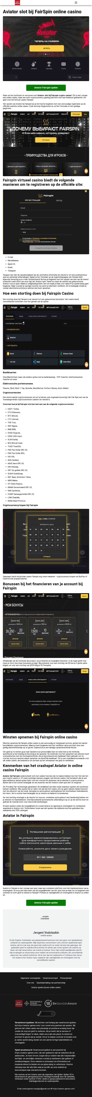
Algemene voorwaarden (30, 978)
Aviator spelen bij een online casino (46, 987)
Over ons (30, 983)
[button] (76, 3)
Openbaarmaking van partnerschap (51, 983)
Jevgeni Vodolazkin (46, 932)
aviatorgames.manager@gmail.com (36, 1089)
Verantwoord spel (50, 978)
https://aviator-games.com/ (64, 1089)
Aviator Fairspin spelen (46, 87)
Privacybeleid (66, 978)
